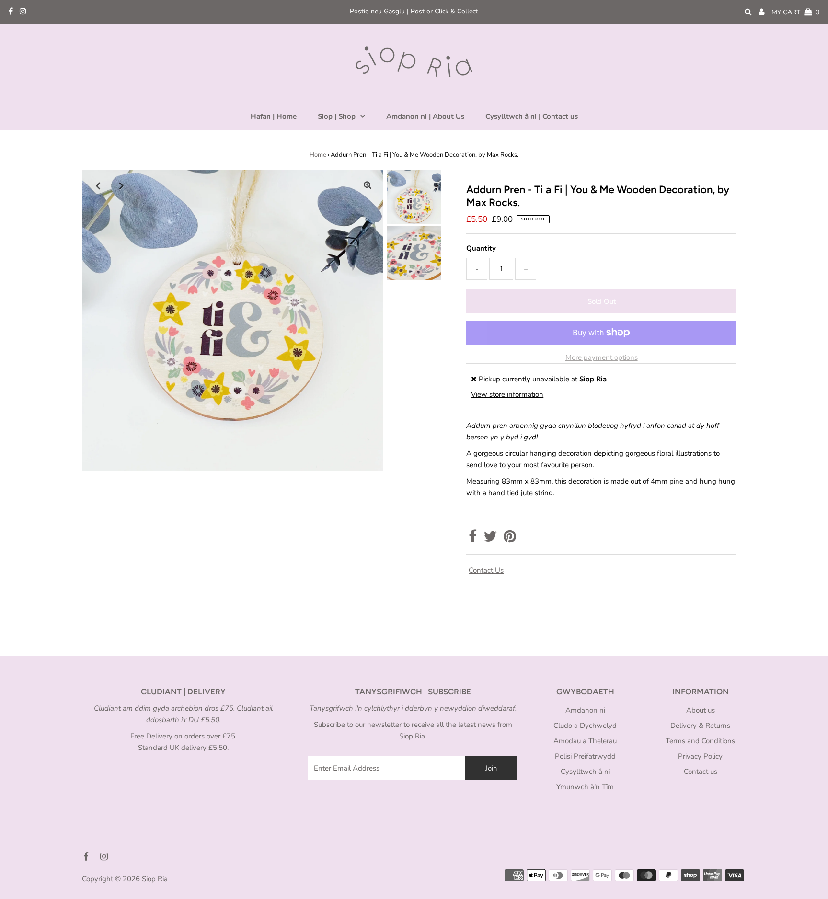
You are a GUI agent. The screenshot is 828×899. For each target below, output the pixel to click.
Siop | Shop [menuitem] (337, 116)
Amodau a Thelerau (585, 741)
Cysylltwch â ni (585, 771)
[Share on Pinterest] (510, 539)
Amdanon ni (585, 710)
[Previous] (97, 185)
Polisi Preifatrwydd (585, 756)
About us (700, 710)
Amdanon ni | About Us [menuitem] (425, 116)
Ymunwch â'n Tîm (585, 787)
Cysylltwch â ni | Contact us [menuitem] (531, 116)
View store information (507, 394)
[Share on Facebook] (473, 539)
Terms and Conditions (700, 741)
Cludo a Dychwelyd (585, 725)
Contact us (486, 570)
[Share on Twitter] (490, 539)
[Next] (121, 185)
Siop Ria (155, 879)
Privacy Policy (700, 756)
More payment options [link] (601, 357)
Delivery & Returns (700, 725)
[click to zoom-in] (367, 185)
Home (318, 154)
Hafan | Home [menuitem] (274, 116)
